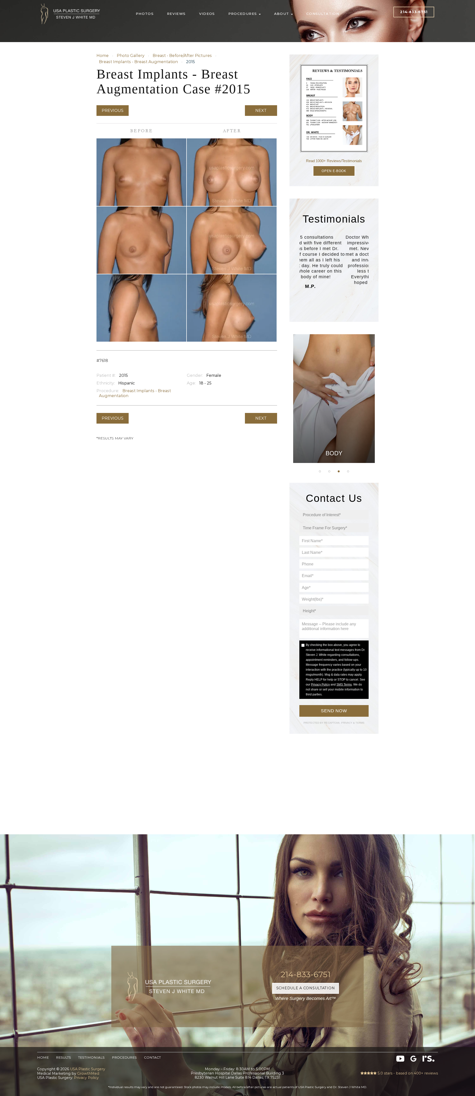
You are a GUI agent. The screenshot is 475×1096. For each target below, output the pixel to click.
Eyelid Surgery (334, 413)
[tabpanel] (334, 398)
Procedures (243, 14)
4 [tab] (348, 471)
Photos (145, 14)
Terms (359, 722)
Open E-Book (334, 171)
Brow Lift (334, 401)
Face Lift (334, 426)
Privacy (347, 722)
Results (63, 1057)
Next (261, 110)
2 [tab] (329, 471)
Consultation (322, 14)
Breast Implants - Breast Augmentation (138, 61)
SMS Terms (344, 684)
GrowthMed (88, 1073)
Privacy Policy (320, 684)
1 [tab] (320, 471)
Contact (152, 1057)
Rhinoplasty (334, 389)
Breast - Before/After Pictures (182, 55)
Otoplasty (334, 376)
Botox (334, 438)
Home (102, 55)
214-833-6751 (414, 12)
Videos (207, 14)
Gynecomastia (333, 364)
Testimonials (91, 1057)
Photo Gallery (130, 55)
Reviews (176, 14)
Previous (112, 110)
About (282, 14)
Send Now (334, 710)
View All (334, 451)
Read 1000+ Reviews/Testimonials (334, 161)
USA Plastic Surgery (70, 2)
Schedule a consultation (305, 988)
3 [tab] (339, 471)
